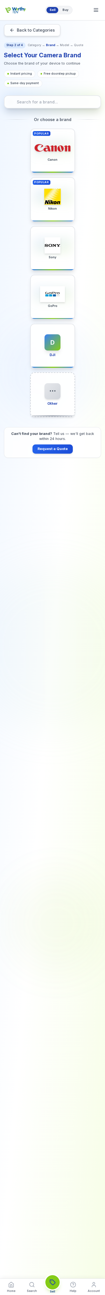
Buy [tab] (65, 10)
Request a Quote (53, 449)
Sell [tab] (52, 10)
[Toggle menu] (96, 10)
